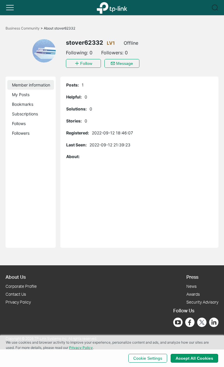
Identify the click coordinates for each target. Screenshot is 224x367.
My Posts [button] (20, 94)
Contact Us (16, 294)
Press (192, 277)
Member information (31, 84)
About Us (16, 277)
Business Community (23, 28)
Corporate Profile (21, 286)
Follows (19, 123)
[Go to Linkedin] (213, 322)
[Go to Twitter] (201, 323)
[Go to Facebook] (190, 322)
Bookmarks (22, 104)
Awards (193, 294)
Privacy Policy (18, 302)
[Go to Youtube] (178, 322)
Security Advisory (202, 302)
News (191, 286)
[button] (10, 7)
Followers (20, 133)
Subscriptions (25, 113)
